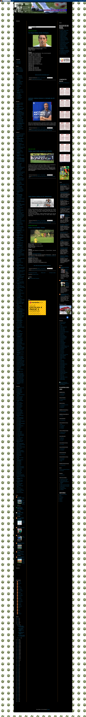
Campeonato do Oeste (63, 494)
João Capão (19, 259)
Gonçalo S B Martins (20, 240)
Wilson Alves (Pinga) (20, 380)
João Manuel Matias (20, 418)
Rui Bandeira (19, 473)
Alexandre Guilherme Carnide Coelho (20, 139)
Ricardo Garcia (19, 470)
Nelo (61, 359)
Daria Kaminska (19, 186)
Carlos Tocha (62, 328)
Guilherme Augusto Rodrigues (20, 243)
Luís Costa (62, 353)
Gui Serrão (18, 241)
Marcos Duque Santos (20, 302)
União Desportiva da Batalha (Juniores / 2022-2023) (44, 130)
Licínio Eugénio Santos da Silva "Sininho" (20, 123)
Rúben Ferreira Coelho (20, 347)
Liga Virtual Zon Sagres (64, 43)
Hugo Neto (62, 340)
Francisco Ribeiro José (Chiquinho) (20, 230)
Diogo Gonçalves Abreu (21, 198)
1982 (18, 688)
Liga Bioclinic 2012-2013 (64, 39)
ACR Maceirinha (19, 76)
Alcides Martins (19, 389)
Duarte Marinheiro (20, 207)
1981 (18, 690)
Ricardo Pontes (19, 341)
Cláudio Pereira (19, 174)
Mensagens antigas (52, 272)
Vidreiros (60, 499)
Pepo (18, 329)
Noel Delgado (19, 455)
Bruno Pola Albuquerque (21, 167)
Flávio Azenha (19, 409)
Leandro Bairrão (19, 431)
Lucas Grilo (19, 291)
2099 (18, 618)
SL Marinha (19, 96)
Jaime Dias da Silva (20, 119)
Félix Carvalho (19, 218)
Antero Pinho (19, 157)
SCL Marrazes (19, 95)
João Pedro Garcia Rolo (21, 267)
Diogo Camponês (20, 403)
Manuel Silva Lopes (20, 440)
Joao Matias (20, 589)
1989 (18, 679)
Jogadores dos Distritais (64, 38)
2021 (18, 639)
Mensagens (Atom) (35, 274)
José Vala (18, 430)
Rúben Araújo (19, 345)
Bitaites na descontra (20, 527)
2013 (18, 650)
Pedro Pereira (20, 595)
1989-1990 (18, 62)
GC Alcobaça (62, 458)
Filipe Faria (19, 408)
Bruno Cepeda (19, 163)
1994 (18, 672)
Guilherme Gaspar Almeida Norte (20, 245)
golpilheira (19, 535)
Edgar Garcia (19, 211)
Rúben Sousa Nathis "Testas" (36, 227)
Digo (17, 193)
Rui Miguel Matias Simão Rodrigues (38, 33)
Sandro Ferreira (62, 373)
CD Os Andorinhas (20, 81)
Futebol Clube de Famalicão (64, 486)
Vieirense (60, 501)
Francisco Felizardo (20, 226)
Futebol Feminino (63, 36)
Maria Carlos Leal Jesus (64, 354)
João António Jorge (20, 120)
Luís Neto (18, 436)
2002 (18, 662)
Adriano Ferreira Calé (20, 387)
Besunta (19, 581)
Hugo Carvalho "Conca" (21, 250)
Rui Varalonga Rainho (20, 358)
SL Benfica (62, 489)
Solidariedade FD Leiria (64, 52)
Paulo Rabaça (62, 365)
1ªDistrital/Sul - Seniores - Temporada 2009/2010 (64, 248)
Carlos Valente (62, 329)
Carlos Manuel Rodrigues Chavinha (20, 112)
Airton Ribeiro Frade (20, 135)
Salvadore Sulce (19, 359)
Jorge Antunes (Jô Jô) (20, 276)
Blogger (48, 709)
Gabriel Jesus (19, 234)
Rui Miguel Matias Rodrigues (20, 478)
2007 (18, 658)
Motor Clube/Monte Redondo (65, 469)
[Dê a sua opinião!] (48, 77)
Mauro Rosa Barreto (20, 450)
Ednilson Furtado (19, 213)
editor (19, 610)
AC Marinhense (19, 75)
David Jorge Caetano (20, 114)
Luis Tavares (62, 352)
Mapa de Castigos (63, 45)
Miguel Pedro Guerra (20, 316)
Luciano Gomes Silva (20, 434)
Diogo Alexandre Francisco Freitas (19, 195)
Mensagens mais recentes (33, 272)
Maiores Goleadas (63, 44)
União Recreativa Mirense (36, 253)
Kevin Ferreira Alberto (20, 281)
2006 (18, 660)
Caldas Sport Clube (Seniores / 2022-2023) (44, 176)
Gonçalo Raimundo (63, 337)
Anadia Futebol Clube (63, 480)
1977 (18, 695)
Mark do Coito (19, 305)
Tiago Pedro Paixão (20, 373)
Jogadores (33, 269)
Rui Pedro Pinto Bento (63, 372)
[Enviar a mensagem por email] (47, 77)
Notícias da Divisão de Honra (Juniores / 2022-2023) (39, 129)
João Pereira (19, 419)
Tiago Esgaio (19, 366)
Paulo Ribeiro (19, 461)
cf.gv (19, 609)
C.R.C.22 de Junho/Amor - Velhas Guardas (20, 498)
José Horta (18, 428)
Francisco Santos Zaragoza (19, 232)
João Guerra (19, 264)
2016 (18, 646)
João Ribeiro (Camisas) (21, 421)
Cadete (61, 325)
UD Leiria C (62, 470)
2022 (18, 623)
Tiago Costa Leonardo (20, 365)
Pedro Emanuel (19, 324)
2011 (18, 653)
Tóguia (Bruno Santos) (63, 377)
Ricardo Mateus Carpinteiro (19, 336)
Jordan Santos (19, 275)
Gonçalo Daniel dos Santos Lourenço (20, 238)
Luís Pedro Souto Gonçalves (19, 297)
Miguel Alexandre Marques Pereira (20, 311)
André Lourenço (19, 150)
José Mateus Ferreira (63, 347)
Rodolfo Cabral (19, 472)
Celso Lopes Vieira (20, 173)
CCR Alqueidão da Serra (64, 404)
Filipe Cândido (19, 407)
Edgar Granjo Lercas (20, 212)
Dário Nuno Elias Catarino (64, 331)
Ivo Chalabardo (19, 118)
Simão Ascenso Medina (20, 364)
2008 (18, 657)
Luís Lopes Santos (20, 126)
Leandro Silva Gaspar (20, 286)
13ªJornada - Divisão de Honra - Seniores (64, 232)
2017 (18, 645)
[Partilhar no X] (49, 77)
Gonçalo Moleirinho (20, 413)
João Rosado (62, 348)
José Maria (18, 429)
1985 (18, 684)
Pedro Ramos (19, 464)
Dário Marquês (19, 187)
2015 (18, 647)
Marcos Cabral (19, 301)
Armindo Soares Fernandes (19, 393)
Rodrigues (19, 598)
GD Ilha (18, 85)
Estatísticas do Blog (63, 35)
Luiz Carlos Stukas (20, 437)
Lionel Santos (19, 289)
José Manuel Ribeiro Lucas (64, 346)
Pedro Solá (19, 465)
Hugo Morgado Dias (20, 417)
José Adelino (19, 424)
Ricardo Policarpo (20, 340)
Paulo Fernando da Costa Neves (20, 460)
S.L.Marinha (61, 497)
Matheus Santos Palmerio (19, 307)
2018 (18, 643)
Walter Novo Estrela (20, 492)
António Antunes (19, 391)
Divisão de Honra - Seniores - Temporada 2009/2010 (65, 192)
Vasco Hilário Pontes (20, 376)
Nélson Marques (19, 322)
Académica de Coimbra (64, 479)
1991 (18, 676)
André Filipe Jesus (20, 148)
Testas (45, 269)
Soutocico (61, 498)
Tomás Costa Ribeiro (20, 374)
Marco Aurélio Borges (20, 443)
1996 (18, 669)
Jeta (17, 257)
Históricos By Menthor (63, 37)
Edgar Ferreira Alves (20, 210)
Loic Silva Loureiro (20, 290)
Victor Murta (19, 487)
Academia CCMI (62, 432)
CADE (61, 483)
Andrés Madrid (19, 390)
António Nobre (19, 67)
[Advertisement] (37, 16)
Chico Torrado (62, 330)
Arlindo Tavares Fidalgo (21, 160)
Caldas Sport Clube (34, 176)
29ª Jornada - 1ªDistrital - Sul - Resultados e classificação (65, 225)
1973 (18, 698)
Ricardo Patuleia (19, 339)
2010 (18, 654)
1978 (18, 694)
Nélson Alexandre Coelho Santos (20, 321)
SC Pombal (62, 444)
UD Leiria (61, 440)
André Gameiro (62, 323)
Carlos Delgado (19, 399)
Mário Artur (18, 449)
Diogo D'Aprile (19, 404)
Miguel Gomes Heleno (20, 315)
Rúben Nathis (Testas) (20, 348)
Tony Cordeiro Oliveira (20, 375)
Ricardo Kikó (19, 471)
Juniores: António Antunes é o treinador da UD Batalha (21, 629)
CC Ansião (18, 80)
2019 (18, 642)
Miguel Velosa (19, 319)
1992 (18, 675)
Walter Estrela (62, 378)
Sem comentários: (43, 77)
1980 (18, 691)
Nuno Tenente (19, 323)
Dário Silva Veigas (20, 188)
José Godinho (62, 343)
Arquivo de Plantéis (63, 31)
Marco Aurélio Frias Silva (21, 444)
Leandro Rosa (19, 285)
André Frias (19, 149)
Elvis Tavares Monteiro (20, 214)
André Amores (19, 143)
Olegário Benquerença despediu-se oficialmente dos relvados (67, 284)
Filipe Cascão (19, 219)
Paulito (18, 456)
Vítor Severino (19, 491)
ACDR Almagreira (63, 411)
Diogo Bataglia (19, 196)
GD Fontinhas (62, 487)
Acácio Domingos (63, 322)
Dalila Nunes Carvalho (20, 178)
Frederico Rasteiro (20, 410)
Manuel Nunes (19, 127)
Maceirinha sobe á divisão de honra (67, 215)
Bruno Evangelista (20, 396)
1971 (18, 699)
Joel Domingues (62, 342)
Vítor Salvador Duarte (20, 490)
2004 (18, 661)
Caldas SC (18, 79)
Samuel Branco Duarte (20, 360)
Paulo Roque (62, 366)
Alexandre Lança (19, 140)
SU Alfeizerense (19, 97)
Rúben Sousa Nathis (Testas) (39, 269)
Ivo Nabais (18, 256)
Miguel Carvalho (19, 314)
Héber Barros (19, 414)
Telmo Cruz (62, 374)
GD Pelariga (62, 459)
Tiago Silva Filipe (19, 483)
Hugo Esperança (19, 251)
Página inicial (43, 272)
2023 (18, 622)
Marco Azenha (19, 298)
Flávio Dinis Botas (20, 223)
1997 (18, 668)
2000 (18, 665)
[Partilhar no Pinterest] (52, 77)
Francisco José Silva (20, 227)
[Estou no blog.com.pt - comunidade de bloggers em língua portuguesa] (64, 384)
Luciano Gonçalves (20, 70)
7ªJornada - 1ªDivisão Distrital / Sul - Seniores (65, 207)
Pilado (60, 495)
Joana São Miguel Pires (21, 258)
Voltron (19, 607)
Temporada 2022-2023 (50, 129)
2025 (18, 619)
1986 (18, 683)
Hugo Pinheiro (19, 252)
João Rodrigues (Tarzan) (21, 270)
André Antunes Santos (20, 144)
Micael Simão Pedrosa (20, 451)
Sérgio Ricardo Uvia (20, 363)
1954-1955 (18, 63)
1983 (18, 687)
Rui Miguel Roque (20, 480)
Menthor (19, 592)
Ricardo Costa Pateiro (20, 467)
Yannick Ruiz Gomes (20, 381)
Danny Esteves (19, 183)
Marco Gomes (19, 445)
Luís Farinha (19, 294)
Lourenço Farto (19, 125)
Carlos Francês (19, 169)
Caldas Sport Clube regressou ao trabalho (40, 151)
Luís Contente (20, 590)
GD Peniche (19, 86)
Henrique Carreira (20, 117)
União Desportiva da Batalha (33, 130)
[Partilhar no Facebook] (51, 77)
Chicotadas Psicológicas (64, 32)
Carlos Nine (19, 170)
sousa (19, 612)
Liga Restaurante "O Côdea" (64, 42)
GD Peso (18, 87)
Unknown (19, 604)
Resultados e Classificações (64, 51)
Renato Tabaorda (20, 333)
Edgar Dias (19, 208)
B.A (60, 324)
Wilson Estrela (62, 379)
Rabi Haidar (19, 330)
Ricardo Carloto (19, 334)
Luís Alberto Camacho (20, 435)
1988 (18, 680)
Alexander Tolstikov (20, 103)
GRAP (18, 88)
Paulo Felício (62, 361)
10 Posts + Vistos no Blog (64, 30)
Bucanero (19, 583)
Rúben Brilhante (19, 346)
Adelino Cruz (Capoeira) (21, 133)
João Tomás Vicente (20, 271)
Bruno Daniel (19, 164)
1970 (18, 701)
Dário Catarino (19, 402)
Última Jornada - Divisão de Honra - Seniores (64, 184)
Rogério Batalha (19, 342)
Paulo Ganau (62, 362)
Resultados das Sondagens (64, 50)
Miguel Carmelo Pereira (21, 313)
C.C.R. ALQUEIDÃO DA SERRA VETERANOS (20, 519)
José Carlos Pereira (20, 425)
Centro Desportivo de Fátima (64, 484)
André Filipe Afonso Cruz (21, 147)
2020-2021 (18, 61)
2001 (18, 664)
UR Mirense (19, 98)
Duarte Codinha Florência (19, 206)
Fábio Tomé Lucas (20, 217)
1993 (18, 673)
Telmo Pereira (20, 601)
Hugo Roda (62, 341)
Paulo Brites (62, 360)
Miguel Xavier (19, 454)
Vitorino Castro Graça (20, 379)
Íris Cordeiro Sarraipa (20, 253)
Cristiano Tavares (20, 177)
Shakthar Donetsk (63, 488)
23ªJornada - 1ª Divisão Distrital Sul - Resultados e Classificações (64, 256)
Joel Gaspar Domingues (21, 274)
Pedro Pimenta (62, 367)
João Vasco (62, 349)
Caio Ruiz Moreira (20, 168)
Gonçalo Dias (19, 239)
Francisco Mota (19, 228)
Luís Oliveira (19, 295)
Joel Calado (19, 422)
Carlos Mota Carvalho (20, 113)
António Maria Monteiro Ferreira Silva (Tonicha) (20, 159)
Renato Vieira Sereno (20, 466)
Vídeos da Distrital (63, 53)
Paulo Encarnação (20, 71)
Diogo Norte (19, 203)
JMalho (19, 586)
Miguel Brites (62, 356)
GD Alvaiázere (19, 82)
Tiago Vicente (19, 484)
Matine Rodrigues (20, 308)
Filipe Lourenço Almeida (21, 220)
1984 (18, 686)
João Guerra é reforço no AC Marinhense (40, 196)
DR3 (19, 584)
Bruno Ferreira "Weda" (20, 108)
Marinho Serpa (19, 448)
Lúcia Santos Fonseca (20, 293)
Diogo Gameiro (19, 197)
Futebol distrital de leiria (65, 294)
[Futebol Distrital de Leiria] (67, 318)
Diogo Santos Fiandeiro (21, 204)
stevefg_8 (19, 613)
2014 (18, 649)
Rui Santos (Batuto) (20, 357)
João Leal (19, 587)
